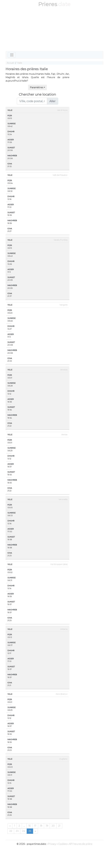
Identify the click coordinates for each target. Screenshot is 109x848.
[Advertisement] (54, 30)
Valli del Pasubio (60, 175)
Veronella (63, 499)
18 (41, 825)
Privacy (52, 844)
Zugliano (63, 759)
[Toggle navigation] (12, 55)
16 (29, 825)
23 (17, 831)
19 (47, 825)
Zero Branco (61, 694)
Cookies (62, 844)
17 (35, 825)
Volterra (63, 629)
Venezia (63, 370)
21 (59, 825)
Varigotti (63, 305)
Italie (19, 63)
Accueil (10, 63)
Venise (64, 434)
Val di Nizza (62, 110)
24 (23, 831)
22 (10, 831)
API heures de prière (80, 844)
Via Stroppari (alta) (58, 564)
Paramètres (36, 87)
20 (53, 825)
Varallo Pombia (60, 240)
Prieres (47, 4)
